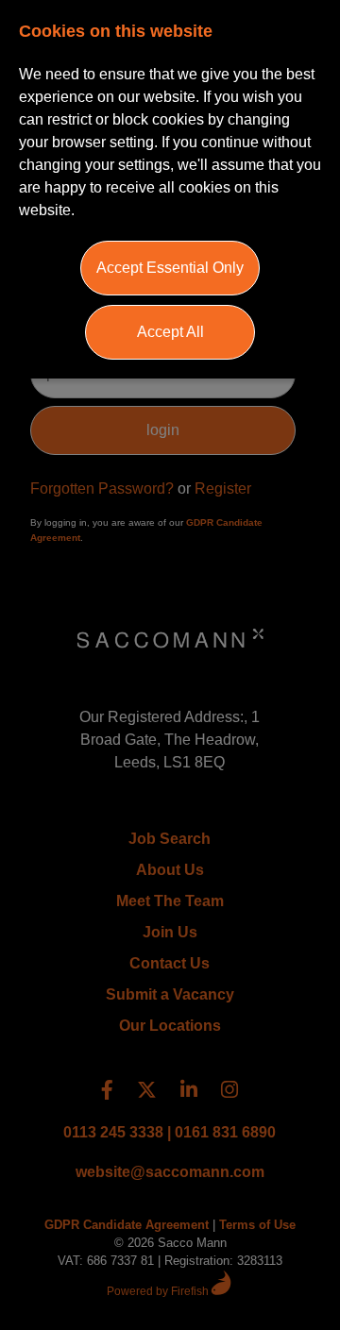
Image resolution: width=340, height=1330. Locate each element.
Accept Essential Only (170, 268)
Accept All (170, 332)
